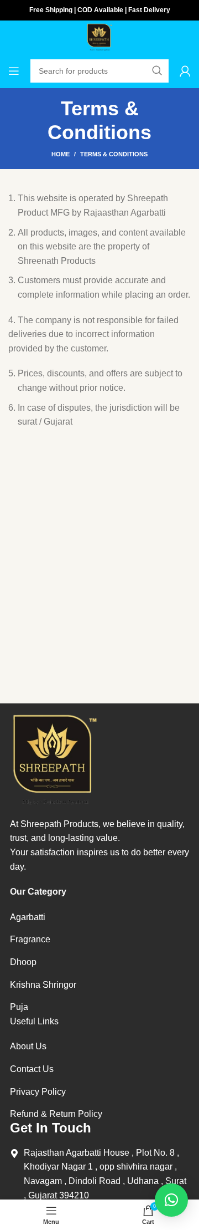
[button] (171, 1200)
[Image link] (54, 758)
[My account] (185, 71)
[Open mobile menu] (14, 71)
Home (60, 154)
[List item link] (43, 917)
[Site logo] (99, 36)
